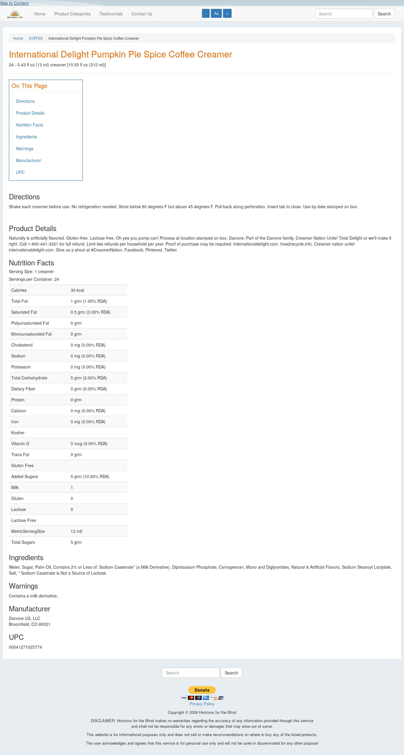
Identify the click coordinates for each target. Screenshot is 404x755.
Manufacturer (28, 160)
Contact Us (142, 14)
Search (384, 14)
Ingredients (26, 137)
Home (40, 14)
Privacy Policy (202, 703)
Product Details (30, 113)
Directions (25, 101)
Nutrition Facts (29, 125)
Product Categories (72, 14)
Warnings (24, 148)
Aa (216, 13)
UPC (20, 172)
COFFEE (36, 38)
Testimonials (111, 14)
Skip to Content (14, 3)
